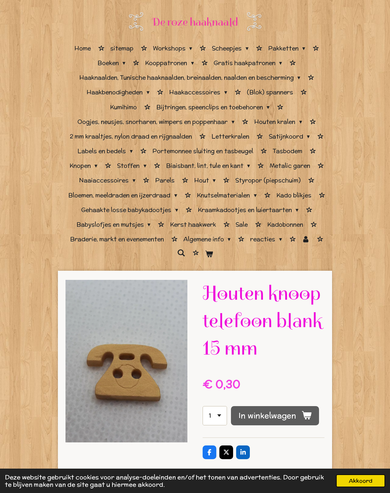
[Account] (305, 239)
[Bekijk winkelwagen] (209, 254)
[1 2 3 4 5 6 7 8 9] (215, 415)
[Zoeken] (181, 253)
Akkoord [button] (360, 480)
